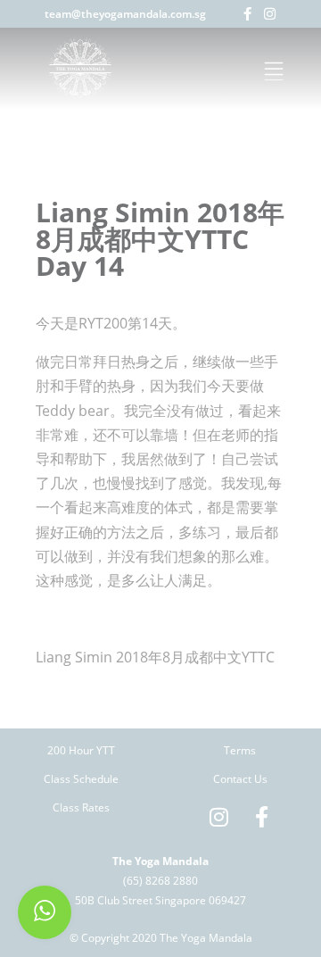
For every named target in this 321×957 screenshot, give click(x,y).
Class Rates (81, 807)
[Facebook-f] (247, 14)
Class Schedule (81, 778)
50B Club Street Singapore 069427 (160, 900)
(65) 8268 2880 (160, 880)
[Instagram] (269, 14)
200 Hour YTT (81, 750)
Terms (240, 750)
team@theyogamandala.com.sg (125, 13)
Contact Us (240, 778)
